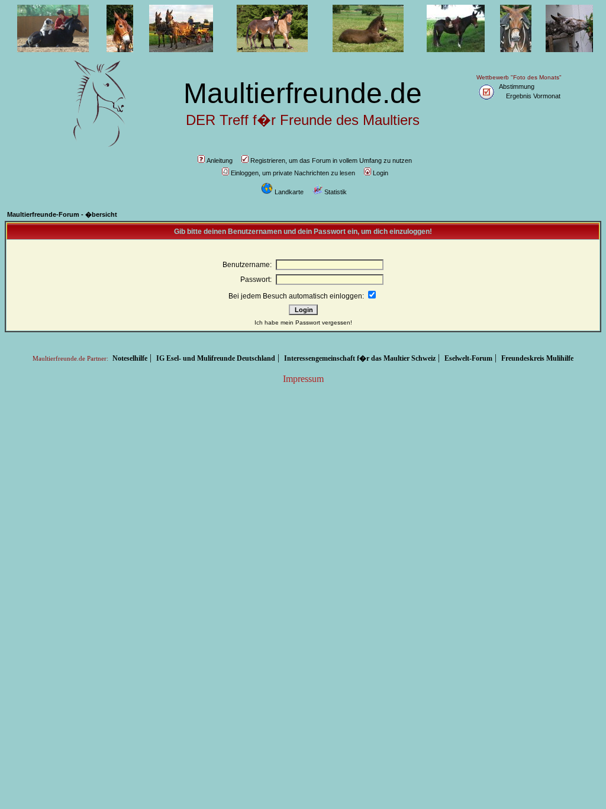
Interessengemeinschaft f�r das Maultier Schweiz (360, 358)
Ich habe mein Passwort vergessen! (303, 322)
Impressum (303, 379)
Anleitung (220, 160)
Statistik (335, 191)
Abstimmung (516, 86)
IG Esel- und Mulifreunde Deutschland (215, 358)
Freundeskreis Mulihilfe (537, 358)
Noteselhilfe (129, 358)
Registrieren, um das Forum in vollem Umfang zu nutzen (331, 160)
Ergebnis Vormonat (533, 95)
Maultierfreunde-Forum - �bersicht (62, 214)
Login (380, 172)
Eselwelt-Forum (468, 358)
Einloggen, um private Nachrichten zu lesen (293, 172)
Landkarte (289, 191)
